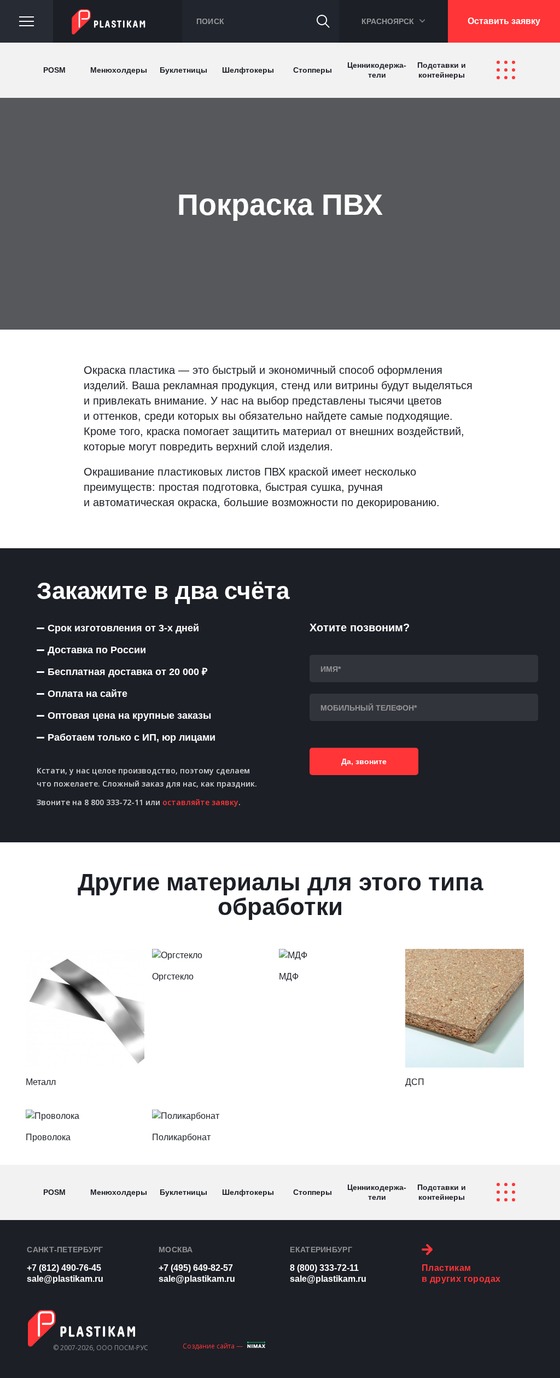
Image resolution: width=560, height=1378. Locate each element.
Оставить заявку (504, 21)
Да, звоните (364, 761)
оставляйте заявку (200, 802)
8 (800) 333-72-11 (324, 1268)
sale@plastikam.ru (65, 1278)
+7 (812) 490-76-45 (64, 1268)
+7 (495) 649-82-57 (196, 1268)
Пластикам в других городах (461, 1273)
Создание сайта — (213, 1346)
